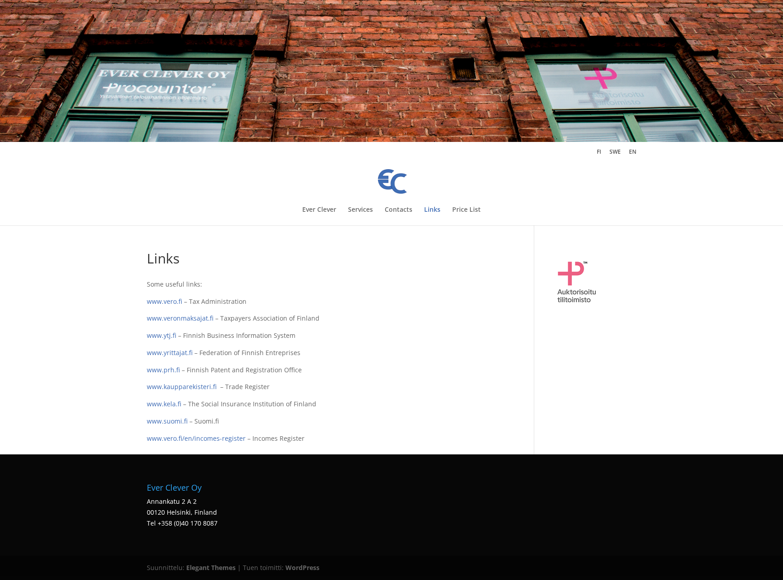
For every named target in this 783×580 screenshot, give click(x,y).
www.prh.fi (163, 370)
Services (360, 210)
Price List (466, 210)
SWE (615, 152)
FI (599, 152)
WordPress (302, 567)
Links (432, 210)
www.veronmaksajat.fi (180, 318)
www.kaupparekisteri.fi (182, 386)
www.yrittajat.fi (170, 352)
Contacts (398, 210)
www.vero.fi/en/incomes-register (196, 438)
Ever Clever (319, 210)
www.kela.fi (164, 404)
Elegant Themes (211, 567)
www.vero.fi (164, 301)
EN (632, 152)
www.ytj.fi (161, 335)
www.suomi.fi (167, 421)
